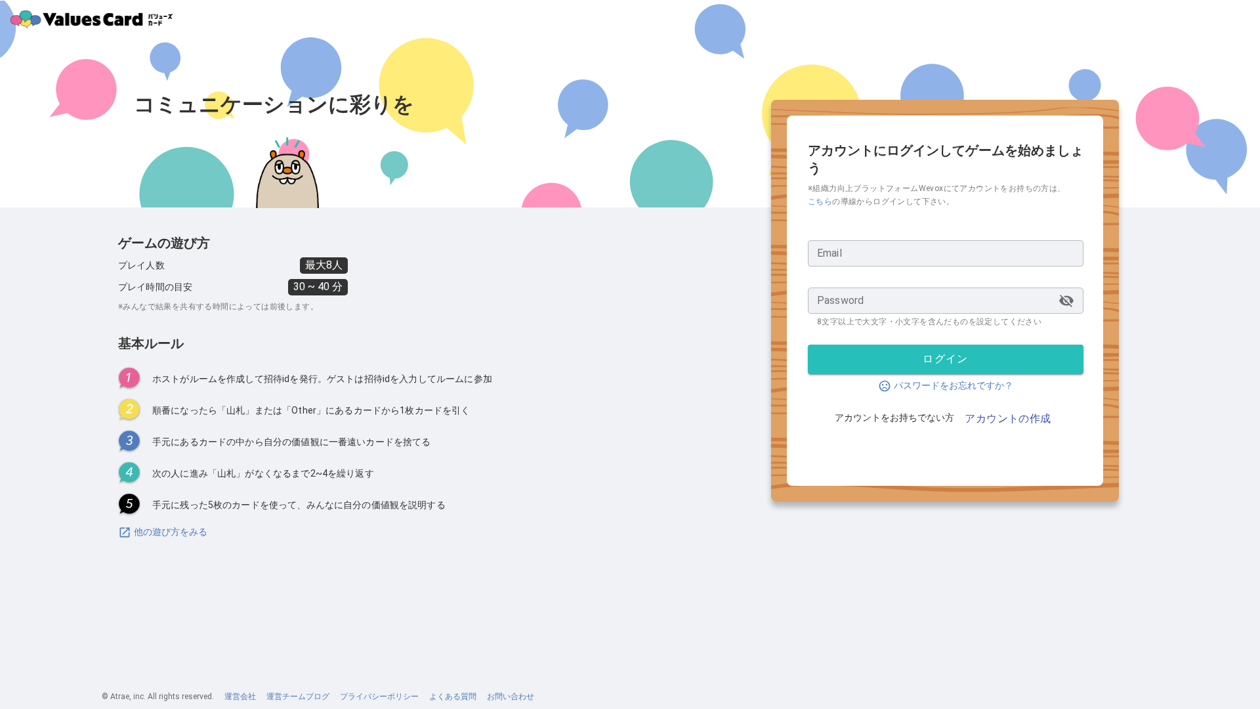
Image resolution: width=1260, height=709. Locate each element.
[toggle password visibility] (1066, 300)
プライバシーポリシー (379, 696)
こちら (820, 201)
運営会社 (240, 696)
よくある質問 (452, 696)
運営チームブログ (297, 696)
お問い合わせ (510, 696)
